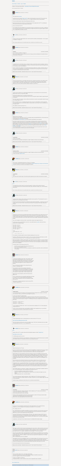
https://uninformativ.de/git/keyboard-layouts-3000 (20, 320)
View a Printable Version (15, 462)
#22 (26, 424)
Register (24, 3)
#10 (28, 158)
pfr (15, 60)
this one (24, 119)
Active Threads (14, 3)
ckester (16, 328)
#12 (26, 181)
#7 (27, 112)
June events (20, 16)
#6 (26, 88)
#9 (27, 146)
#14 (27, 210)
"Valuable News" (40, 332)
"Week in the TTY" (25, 18)
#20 (28, 385)
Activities (18, 3)
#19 (27, 344)
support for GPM (22, 153)
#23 (27, 450)
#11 (27, 169)
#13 (26, 195)
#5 (27, 76)
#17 (27, 314)
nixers (13, 0)
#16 (28, 287)
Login (22, 3)
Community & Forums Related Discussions (32, 6)
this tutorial (20, 119)
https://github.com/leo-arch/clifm (17, 334)
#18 (28, 328)
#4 (26, 60)
